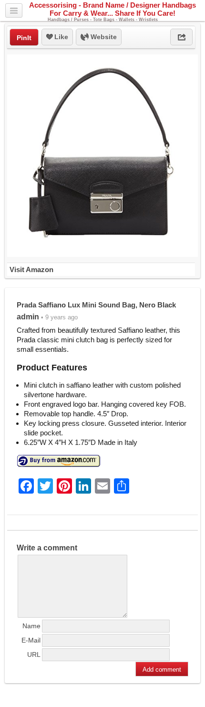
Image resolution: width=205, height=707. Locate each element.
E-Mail (31, 640)
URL (34, 654)
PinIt (24, 38)
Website (103, 37)
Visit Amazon (31, 269)
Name (31, 626)
